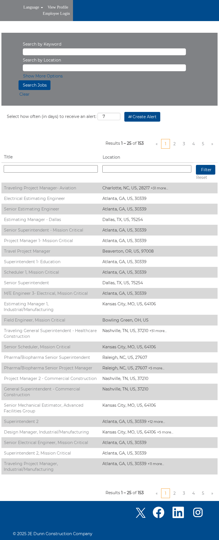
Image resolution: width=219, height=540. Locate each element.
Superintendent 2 (21, 421)
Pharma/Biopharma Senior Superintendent (47, 357)
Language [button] (31, 7)
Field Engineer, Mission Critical (34, 320)
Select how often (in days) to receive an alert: (51, 116)
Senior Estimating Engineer (31, 209)
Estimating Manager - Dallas (32, 219)
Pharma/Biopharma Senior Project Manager (48, 368)
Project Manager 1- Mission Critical (38, 240)
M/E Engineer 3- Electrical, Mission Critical (46, 293)
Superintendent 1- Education (32, 261)
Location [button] (111, 157)
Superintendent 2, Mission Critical (37, 453)
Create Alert (144, 116)
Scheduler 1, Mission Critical (31, 272)
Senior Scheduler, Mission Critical (37, 346)
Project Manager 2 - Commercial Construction (50, 378)
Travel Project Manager (27, 251)
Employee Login (56, 13)
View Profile (58, 7)
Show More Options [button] (43, 76)
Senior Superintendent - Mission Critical (43, 230)
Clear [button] (24, 94)
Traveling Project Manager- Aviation (40, 188)
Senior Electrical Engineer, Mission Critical (46, 442)
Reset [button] (201, 177)
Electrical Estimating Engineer (34, 198)
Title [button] (8, 156)
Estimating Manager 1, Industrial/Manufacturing (29, 306)
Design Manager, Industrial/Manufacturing (46, 432)
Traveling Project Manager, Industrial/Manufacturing (31, 466)
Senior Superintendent (26, 282)
